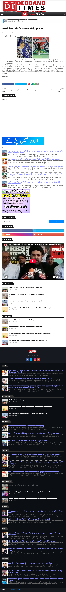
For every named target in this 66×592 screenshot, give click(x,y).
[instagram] (17, 234)
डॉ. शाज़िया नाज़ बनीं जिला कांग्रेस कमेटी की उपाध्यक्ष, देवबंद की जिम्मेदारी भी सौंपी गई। (30, 378)
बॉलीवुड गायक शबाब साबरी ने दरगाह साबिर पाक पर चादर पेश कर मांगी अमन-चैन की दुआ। (25, 485)
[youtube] (48, 234)
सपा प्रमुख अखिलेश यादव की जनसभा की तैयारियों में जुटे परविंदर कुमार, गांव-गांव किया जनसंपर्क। (27, 294)
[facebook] (17, 230)
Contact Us (61, 589)
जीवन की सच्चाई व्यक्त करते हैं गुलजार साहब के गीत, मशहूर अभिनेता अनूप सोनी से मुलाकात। (32, 541)
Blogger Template (16, 589)
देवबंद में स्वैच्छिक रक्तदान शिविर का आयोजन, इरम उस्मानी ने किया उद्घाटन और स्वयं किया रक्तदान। (34, 433)
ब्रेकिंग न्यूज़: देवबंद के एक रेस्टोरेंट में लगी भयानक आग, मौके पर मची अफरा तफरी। (29, 519)
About (56, 589)
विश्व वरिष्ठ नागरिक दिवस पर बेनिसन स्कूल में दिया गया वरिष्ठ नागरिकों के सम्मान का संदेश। (25, 287)
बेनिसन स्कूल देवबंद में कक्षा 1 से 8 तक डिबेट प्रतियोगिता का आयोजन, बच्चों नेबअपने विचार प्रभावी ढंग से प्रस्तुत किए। (30, 308)
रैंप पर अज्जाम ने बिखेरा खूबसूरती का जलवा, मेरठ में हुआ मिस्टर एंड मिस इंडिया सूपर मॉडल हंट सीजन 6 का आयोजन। (30, 492)
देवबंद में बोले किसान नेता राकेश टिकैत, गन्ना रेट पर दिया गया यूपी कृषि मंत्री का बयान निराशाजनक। (33, 472)
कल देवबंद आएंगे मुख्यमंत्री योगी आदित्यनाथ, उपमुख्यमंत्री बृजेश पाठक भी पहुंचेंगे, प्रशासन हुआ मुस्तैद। (34, 159)
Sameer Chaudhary (7, 32)
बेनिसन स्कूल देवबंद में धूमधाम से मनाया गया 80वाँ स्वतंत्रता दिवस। (23, 20)
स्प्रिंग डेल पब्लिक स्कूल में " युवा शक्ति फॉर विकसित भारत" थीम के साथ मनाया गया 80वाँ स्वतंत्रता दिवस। (28, 301)
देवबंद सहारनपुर (8, 25)
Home (3, 25)
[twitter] (48, 230)
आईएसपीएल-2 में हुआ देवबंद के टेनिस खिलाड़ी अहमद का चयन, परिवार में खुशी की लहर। (31, 563)
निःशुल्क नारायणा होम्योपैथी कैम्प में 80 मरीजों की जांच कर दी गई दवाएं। (26, 426)
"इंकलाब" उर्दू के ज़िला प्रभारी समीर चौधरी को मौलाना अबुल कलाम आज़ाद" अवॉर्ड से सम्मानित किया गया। (35, 166)
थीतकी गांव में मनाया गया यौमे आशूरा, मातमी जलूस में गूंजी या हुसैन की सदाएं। (28, 440)
